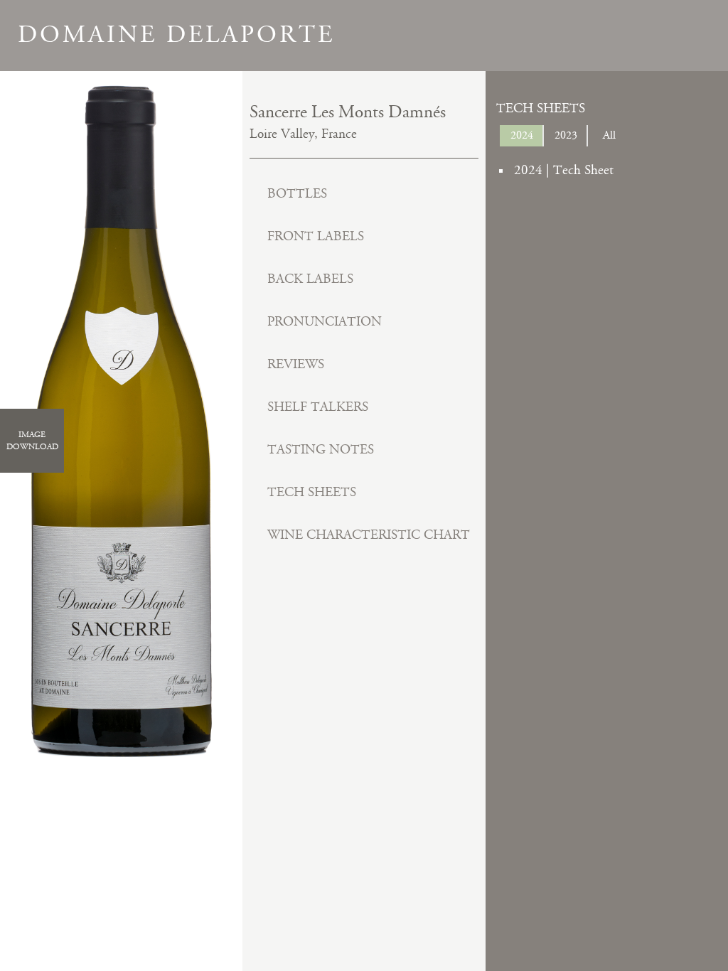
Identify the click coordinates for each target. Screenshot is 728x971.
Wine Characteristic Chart (368, 534)
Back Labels (310, 279)
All (609, 135)
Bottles (297, 193)
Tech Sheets (311, 492)
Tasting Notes (320, 449)
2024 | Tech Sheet (564, 170)
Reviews (295, 364)
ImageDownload (32, 440)
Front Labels (315, 236)
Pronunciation (324, 321)
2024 (521, 135)
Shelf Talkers (317, 406)
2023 (566, 135)
